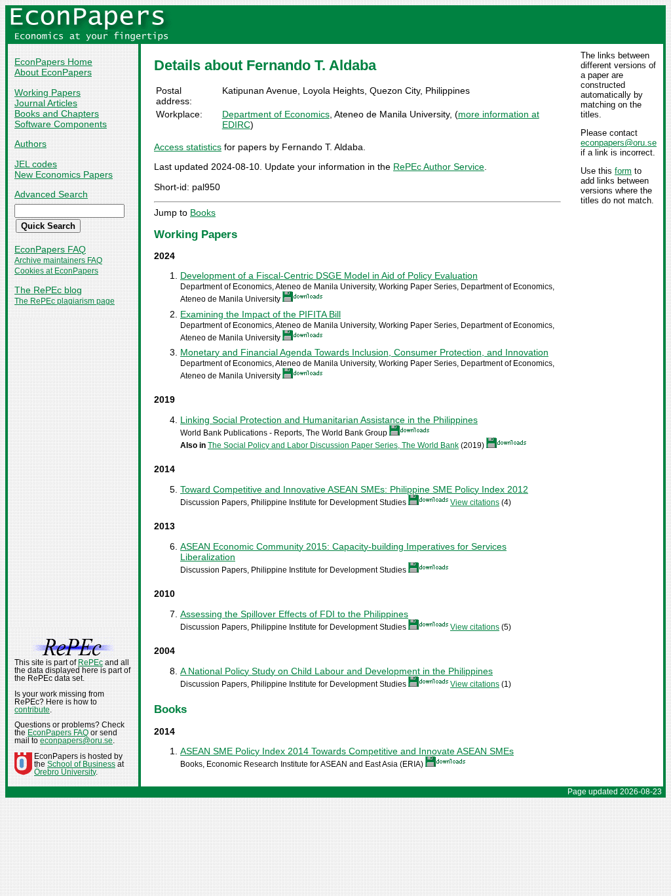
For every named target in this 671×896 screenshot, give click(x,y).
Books (203, 212)
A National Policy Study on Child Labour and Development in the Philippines (336, 671)
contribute (32, 710)
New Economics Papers (63, 174)
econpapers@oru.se (619, 143)
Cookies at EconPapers (56, 271)
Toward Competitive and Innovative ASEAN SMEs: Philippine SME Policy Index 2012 (354, 489)
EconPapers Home (53, 61)
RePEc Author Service (438, 166)
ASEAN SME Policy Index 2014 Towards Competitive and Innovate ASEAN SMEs (347, 751)
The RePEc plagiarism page (64, 301)
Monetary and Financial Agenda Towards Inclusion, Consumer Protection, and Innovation (364, 352)
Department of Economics (276, 114)
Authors (30, 143)
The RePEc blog (48, 290)
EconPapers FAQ (50, 249)
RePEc (90, 662)
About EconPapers (53, 72)
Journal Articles (45, 103)
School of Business (81, 764)
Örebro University (65, 772)
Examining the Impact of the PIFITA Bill (260, 314)
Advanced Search (51, 194)
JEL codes (35, 164)
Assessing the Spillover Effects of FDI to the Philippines (294, 614)
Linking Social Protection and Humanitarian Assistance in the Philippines (329, 420)
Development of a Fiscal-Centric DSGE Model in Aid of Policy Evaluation (329, 275)
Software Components (60, 124)
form (623, 171)
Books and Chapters (56, 113)
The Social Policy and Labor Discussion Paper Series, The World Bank (333, 445)
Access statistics (187, 147)
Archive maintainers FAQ (58, 260)
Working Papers (47, 92)
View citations (474, 502)
